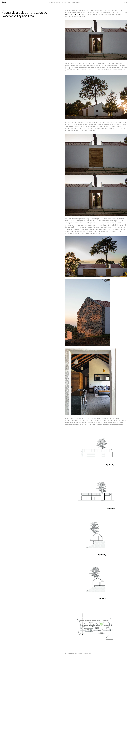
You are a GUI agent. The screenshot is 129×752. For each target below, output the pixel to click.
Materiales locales (86, 653)
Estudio (61, 2)
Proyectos (51, 2)
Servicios (56, 2)
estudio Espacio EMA (72, 14)
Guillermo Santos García (26, 10)
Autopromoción (67, 2)
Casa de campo (74, 653)
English (125, 2)
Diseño (80, 653)
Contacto (78, 2)
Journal (73, 2)
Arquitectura (5, 10)
